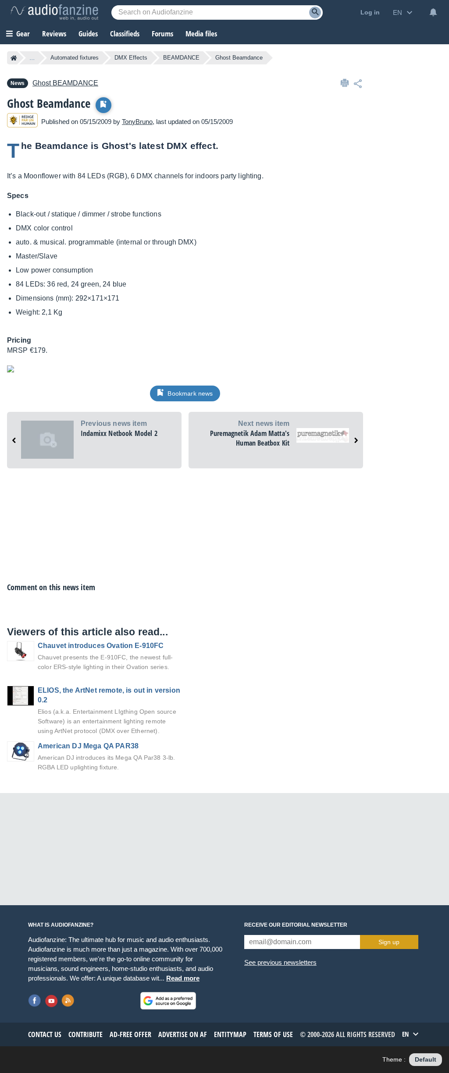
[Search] (315, 12)
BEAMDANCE (181, 57)
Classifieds (124, 33)
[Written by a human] (22, 121)
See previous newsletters (280, 962)
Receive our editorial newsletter (295, 925)
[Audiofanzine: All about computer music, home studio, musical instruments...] (54, 12)
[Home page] (14, 57)
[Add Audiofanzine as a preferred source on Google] (168, 1000)
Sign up (388, 942)
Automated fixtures (74, 57)
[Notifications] (433, 12)
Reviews (54, 33)
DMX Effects (130, 57)
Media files (201, 33)
